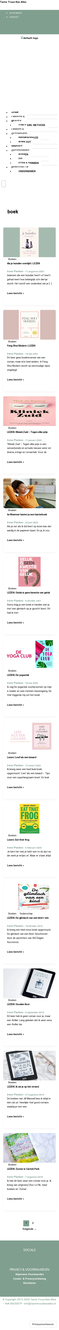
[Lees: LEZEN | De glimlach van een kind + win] (29, 896)
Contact (14, 16)
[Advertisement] (29, 73)
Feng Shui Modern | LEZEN (21, 345)
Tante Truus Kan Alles (13, 1)
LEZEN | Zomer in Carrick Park (23, 1168)
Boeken (12, 259)
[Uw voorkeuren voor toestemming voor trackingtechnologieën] (43, 1324)
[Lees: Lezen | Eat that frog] (29, 818)
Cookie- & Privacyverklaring (29, 1278)
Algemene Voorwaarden (29, 1274)
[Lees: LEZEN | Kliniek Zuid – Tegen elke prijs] (29, 410)
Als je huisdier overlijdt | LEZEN (23, 263)
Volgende (29, 1228)
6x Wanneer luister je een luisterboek (27, 514)
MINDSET (17, 146)
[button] (29, 108)
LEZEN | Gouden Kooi (18, 1004)
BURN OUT (25, 141)
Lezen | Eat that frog (18, 839)
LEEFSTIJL (17, 129)
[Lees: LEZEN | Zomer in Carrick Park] (29, 1147)
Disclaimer (29, 1283)
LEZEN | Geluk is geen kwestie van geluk (28, 592)
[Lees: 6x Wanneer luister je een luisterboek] (29, 493)
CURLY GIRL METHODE (32, 125)
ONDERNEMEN (27, 171)
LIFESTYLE (18, 116)
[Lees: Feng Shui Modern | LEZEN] (29, 324)
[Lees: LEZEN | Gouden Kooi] (29, 983)
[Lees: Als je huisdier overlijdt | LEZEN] (29, 242)
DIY (20, 158)
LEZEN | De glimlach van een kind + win (28, 917)
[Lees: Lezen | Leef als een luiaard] (29, 736)
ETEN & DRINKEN (29, 163)
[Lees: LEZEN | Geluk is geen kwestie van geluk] (29, 571)
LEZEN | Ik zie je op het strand (23, 1086)
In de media (15, 12)
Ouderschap (26, 913)
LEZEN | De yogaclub (18, 675)
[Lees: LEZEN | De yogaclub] (29, 653)
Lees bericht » (15, 293)
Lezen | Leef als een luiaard (21, 757)
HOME (15, 112)
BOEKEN (23, 154)
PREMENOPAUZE (28, 137)
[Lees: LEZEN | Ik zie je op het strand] (29, 1065)
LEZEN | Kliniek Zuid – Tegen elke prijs (27, 432)
